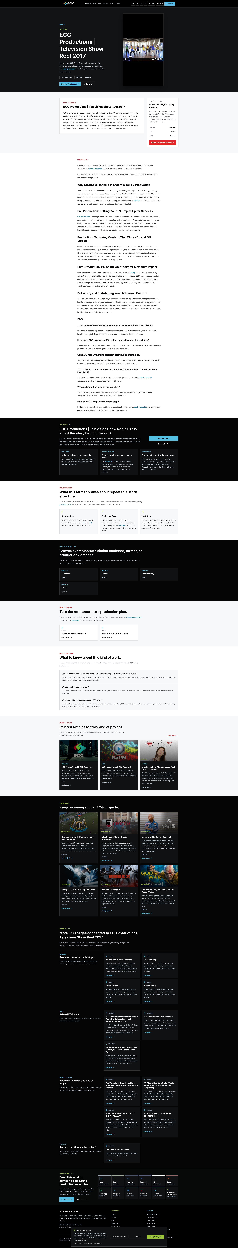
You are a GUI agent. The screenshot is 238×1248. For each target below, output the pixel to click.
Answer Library (115, 1223)
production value (66, 505)
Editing (132, 273)
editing (137, 201)
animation (75, 620)
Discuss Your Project (69, 84)
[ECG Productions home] (69, 4)
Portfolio (113, 1217)
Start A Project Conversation (161, 142)
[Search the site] (133, 4)
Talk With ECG (162, 438)
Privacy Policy (151, 1220)
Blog (99, 3)
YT (141, 3)
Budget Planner (115, 1226)
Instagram (169, 1237)
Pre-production (83, 217)
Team (112, 3)
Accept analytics (155, 1237)
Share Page (68, 1199)
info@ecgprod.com (152, 1214)
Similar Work (88, 84)
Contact (117, 3)
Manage (137, 1237)
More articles (172, 735)
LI (145, 3)
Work (94, 3)
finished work (109, 461)
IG (137, 3)
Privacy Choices (98, 1243)
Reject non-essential (119, 1237)
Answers (105, 3)
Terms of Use (151, 1223)
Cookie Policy (151, 1226)
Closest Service (163, 444)
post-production (69, 69)
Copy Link (83, 1199)
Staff (161, 3)
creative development (134, 617)
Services (88, 3)
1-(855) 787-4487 (152, 1217)
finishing (121, 525)
